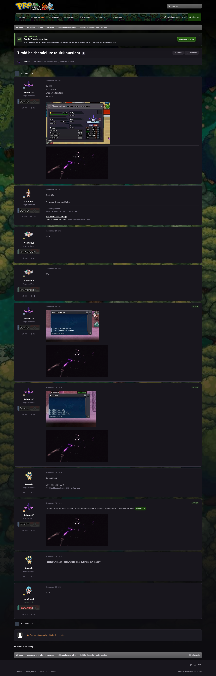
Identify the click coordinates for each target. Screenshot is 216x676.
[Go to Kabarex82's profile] (19, 61)
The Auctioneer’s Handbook (57, 219)
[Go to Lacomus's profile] (29, 193)
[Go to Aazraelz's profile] (29, 476)
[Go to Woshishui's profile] (29, 234)
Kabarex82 (26, 61)
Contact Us (43, 672)
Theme (18, 672)
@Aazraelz (140, 508)
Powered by (190, 672)
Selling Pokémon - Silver (63, 61)
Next (26, 73)
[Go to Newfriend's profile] (29, 590)
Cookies (53, 672)
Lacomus (28, 201)
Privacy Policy (31, 672)
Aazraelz (29, 484)
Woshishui (29, 243)
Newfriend (29, 599)
